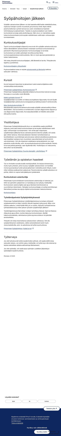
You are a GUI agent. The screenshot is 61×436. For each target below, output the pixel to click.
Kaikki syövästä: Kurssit (12, 97)
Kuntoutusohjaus (9, 192)
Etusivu (4, 8)
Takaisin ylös (51, 408)
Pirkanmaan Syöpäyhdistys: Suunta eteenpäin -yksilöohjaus (24, 151)
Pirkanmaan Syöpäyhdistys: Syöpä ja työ (18, 228)
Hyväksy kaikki (42, 432)
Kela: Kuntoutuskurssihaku (13, 105)
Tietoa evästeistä (17, 423)
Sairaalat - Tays (14, 8)
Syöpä (25, 8)
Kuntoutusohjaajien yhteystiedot (15, 66)
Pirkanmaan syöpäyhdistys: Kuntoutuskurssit (19, 90)
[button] (13, 401)
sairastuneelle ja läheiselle (36, 69)
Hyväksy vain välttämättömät (37, 428)
